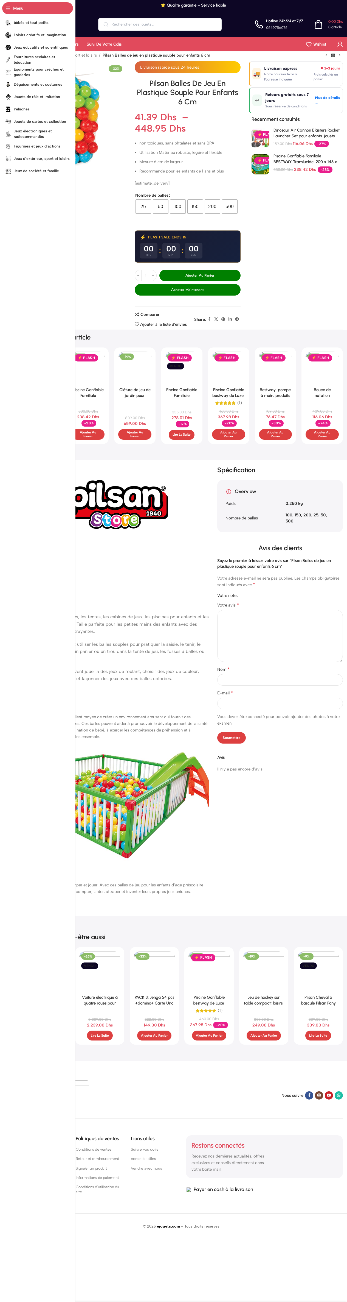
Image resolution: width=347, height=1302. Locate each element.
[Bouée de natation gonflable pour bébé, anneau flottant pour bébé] (322, 368)
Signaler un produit (91, 1168)
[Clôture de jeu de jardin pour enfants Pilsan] (134, 368)
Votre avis (228, 605)
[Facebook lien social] (209, 319)
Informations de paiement (97, 1177)
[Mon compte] (340, 44)
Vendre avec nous (146, 1168)
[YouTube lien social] (329, 1095)
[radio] (143, 206)
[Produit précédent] (326, 55)
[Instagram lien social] (319, 1095)
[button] (88, 434)
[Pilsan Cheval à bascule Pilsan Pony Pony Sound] (318, 971)
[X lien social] (216, 319)
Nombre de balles (151, 195)
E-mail (225, 692)
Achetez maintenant (187, 290)
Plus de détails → (327, 100)
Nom (223, 669)
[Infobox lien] (279, 24)
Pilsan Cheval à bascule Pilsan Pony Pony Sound (318, 1003)
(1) (239, 403)
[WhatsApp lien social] (339, 1095)
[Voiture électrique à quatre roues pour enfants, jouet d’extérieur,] (99, 971)
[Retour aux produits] (333, 55)
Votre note (226, 596)
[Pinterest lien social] (223, 319)
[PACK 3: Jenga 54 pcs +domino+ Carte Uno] (154, 971)
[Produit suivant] (339, 55)
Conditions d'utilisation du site (97, 1189)
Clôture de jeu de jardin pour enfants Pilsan (135, 395)
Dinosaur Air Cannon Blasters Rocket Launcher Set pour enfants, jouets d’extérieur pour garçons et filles (306, 136)
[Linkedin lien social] (230, 319)
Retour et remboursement (97, 1158)
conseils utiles (143, 1158)
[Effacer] (214, 24)
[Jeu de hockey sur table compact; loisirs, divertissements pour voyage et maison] (263, 971)
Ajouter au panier (200, 275)
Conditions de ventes (93, 1149)
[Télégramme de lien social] (237, 319)
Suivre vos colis (144, 1149)
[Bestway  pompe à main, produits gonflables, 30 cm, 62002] (275, 368)
